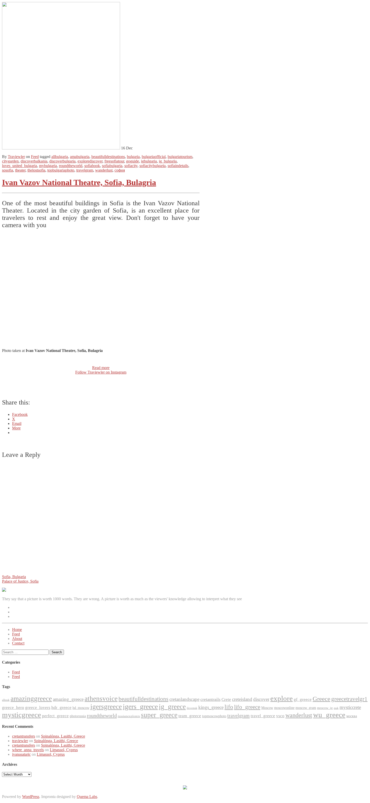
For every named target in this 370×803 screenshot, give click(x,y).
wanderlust (104, 170)
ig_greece (172, 706)
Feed (35, 156)
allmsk (6, 700)
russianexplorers (129, 716)
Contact (18, 643)
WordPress (30, 796)
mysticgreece (21, 715)
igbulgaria (149, 161)
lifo (229, 707)
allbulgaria (59, 156)
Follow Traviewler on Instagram (100, 372)
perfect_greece (55, 715)
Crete (226, 699)
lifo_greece (247, 707)
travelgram (84, 170)
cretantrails (210, 699)
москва (351, 716)
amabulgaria (79, 156)
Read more (100, 368)
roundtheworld (70, 166)
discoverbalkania (34, 161)
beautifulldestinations (108, 156)
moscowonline (284, 708)
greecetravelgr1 (349, 699)
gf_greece (303, 699)
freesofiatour (114, 161)
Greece (321, 698)
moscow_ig (325, 708)
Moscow (267, 708)
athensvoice (101, 698)
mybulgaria (48, 166)
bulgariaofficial (154, 156)
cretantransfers (23, 736)
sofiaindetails (178, 166)
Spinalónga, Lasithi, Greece (63, 736)
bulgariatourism (180, 156)
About (17, 638)
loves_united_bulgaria (19, 166)
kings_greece (211, 707)
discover (261, 699)
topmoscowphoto (214, 716)
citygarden (10, 161)
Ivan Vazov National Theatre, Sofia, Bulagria (79, 182)
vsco (280, 715)
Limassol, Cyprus (64, 750)
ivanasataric (21, 754)
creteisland (242, 699)
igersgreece (106, 706)
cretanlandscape (184, 699)
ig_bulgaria (168, 161)
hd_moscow (80, 708)
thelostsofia (36, 170)
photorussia (78, 716)
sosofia (7, 170)
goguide (132, 161)
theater (20, 170)
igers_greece (140, 706)
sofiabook (92, 166)
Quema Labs (87, 796)
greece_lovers (37, 707)
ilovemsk (192, 708)
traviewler (20, 741)
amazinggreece (31, 698)
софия (120, 170)
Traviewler (16, 156)
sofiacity (130, 166)
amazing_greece (68, 699)
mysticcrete (350, 707)
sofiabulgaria (112, 166)
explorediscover (90, 161)
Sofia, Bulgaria (14, 577)
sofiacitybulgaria (152, 166)
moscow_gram (305, 708)
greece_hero (13, 707)
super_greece (159, 715)
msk (336, 708)
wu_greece (329, 715)
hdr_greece (61, 707)
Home (17, 629)
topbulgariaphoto (60, 170)
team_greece (189, 715)
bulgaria (133, 156)
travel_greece (263, 715)
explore (281, 698)
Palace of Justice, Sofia (20, 581)
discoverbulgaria (62, 161)
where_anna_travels (28, 750)
